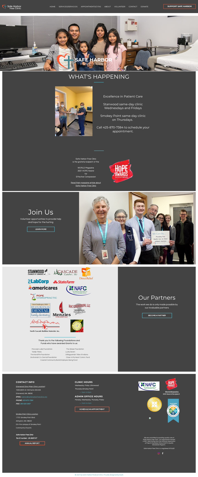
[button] (68, 6)
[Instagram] (158, 453)
